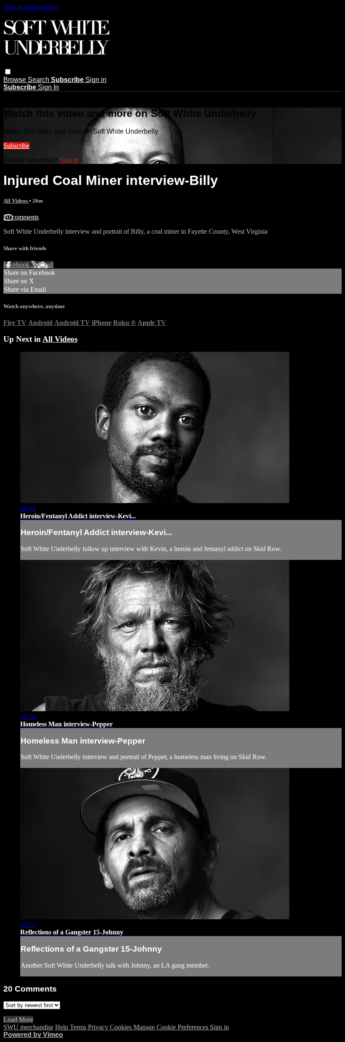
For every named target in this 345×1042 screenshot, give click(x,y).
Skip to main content (30, 7)
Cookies (121, 1027)
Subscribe (16, 145)
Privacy (99, 1027)
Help (62, 1027)
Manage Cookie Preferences (171, 1027)
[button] (8, 71)
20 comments (21, 217)
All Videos (16, 201)
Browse (15, 79)
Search (39, 79)
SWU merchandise (28, 1027)
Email (45, 264)
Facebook (17, 264)
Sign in (95, 79)
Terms (79, 1027)
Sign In (48, 87)
